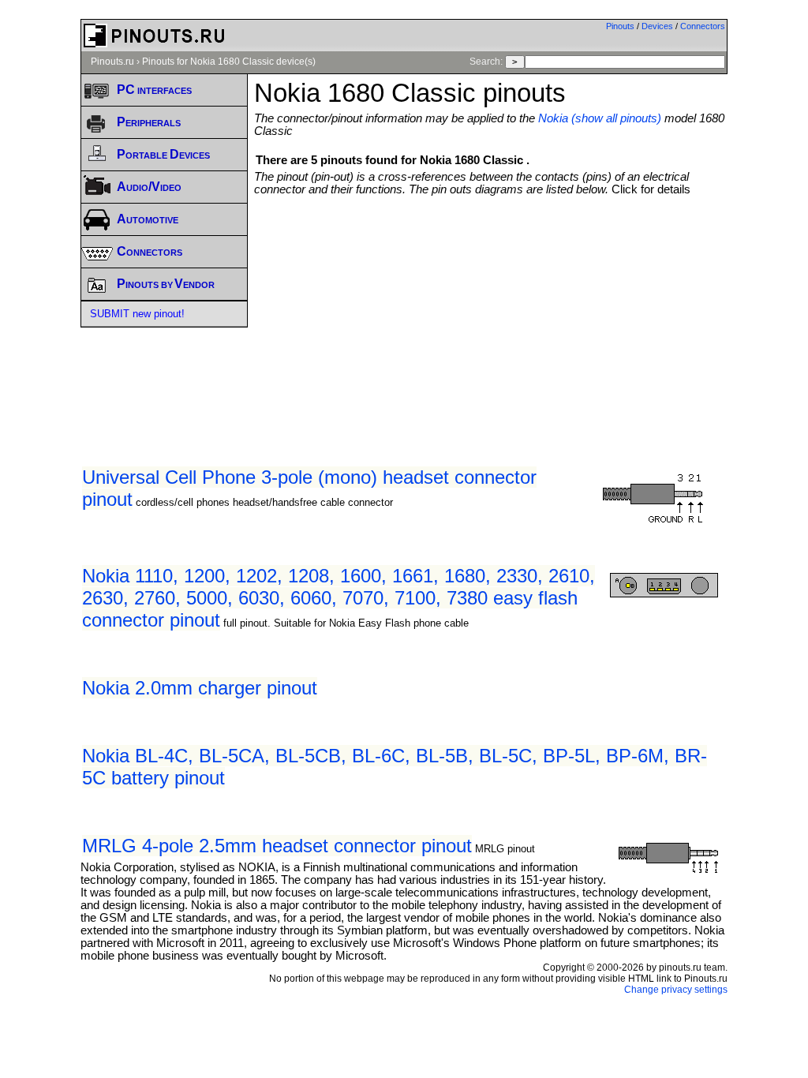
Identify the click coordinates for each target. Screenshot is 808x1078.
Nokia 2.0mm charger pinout (199, 687)
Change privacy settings (676, 989)
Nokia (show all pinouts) (599, 118)
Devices (657, 26)
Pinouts (620, 26)
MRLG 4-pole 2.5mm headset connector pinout (277, 845)
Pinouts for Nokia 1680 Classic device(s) (229, 61)
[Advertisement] (530, 314)
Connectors (702, 26)
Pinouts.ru (112, 61)
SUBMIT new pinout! (137, 314)
